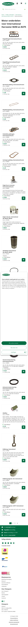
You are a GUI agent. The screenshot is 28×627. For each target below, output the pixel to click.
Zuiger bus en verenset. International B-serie (9, 186)
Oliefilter (5, 413)
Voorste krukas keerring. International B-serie (9, 360)
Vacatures (4, 598)
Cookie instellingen (14, 620)
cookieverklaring (20, 285)
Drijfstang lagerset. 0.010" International (13, 506)
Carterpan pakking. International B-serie (13, 160)
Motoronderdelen (18, 16)
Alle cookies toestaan (13, 343)
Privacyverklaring (14, 618)
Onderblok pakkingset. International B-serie (9, 134)
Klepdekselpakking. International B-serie (13, 109)
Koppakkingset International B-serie (12, 39)
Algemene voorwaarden (14, 622)
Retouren (4, 581)
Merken (3, 592)
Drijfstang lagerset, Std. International (12, 478)
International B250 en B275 (7, 16)
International (18, 14)
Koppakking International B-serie (11, 62)
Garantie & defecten (6, 582)
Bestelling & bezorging (6, 579)
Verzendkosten (5, 584)
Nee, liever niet (14, 347)
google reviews (6, 545)
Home (3, 14)
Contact (3, 596)
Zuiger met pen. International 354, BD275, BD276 (10, 217)
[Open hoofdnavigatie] (25, 3)
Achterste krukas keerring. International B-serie (10, 387)
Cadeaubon (4, 586)
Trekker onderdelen (9, 14)
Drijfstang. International (9, 449)
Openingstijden (5, 594)
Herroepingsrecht (14, 624)
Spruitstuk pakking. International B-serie (13, 84)
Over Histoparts (5, 591)
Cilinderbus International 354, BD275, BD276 (9, 251)
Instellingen (13, 352)
